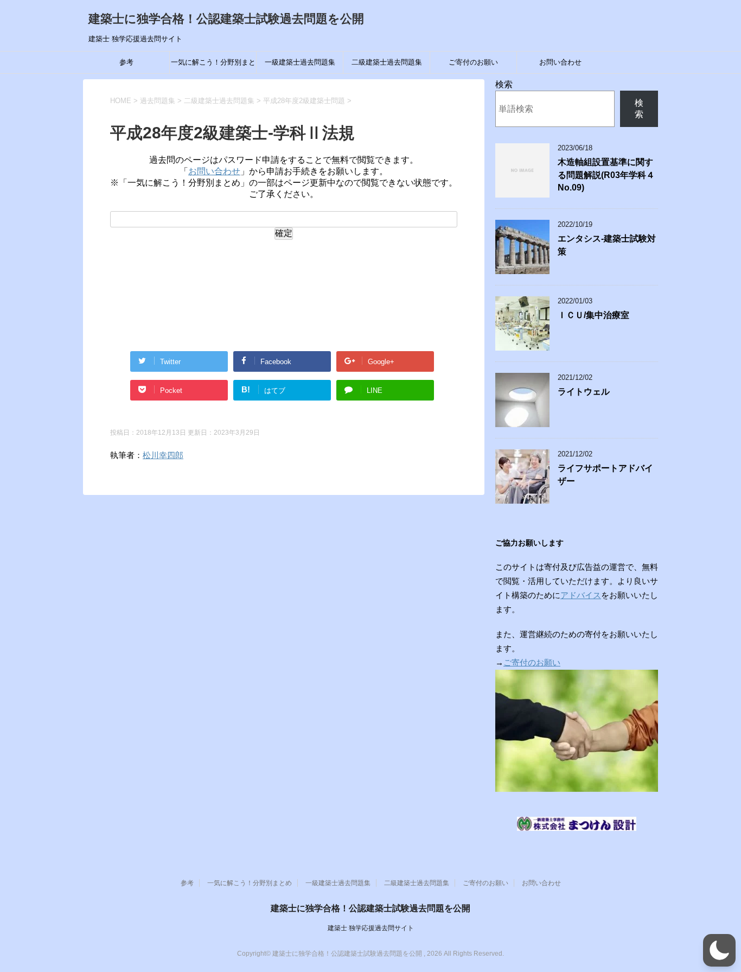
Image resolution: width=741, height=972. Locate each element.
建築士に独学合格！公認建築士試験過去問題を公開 (226, 19)
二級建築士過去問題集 (387, 62)
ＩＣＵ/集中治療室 (593, 315)
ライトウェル (584, 391)
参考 (126, 62)
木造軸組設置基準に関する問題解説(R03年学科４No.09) (606, 174)
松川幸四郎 (163, 455)
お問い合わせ (560, 62)
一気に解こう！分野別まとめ (213, 65)
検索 (504, 84)
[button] (719, 950)
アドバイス (580, 595)
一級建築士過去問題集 (300, 62)
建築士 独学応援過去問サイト (371, 928)
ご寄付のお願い (473, 62)
